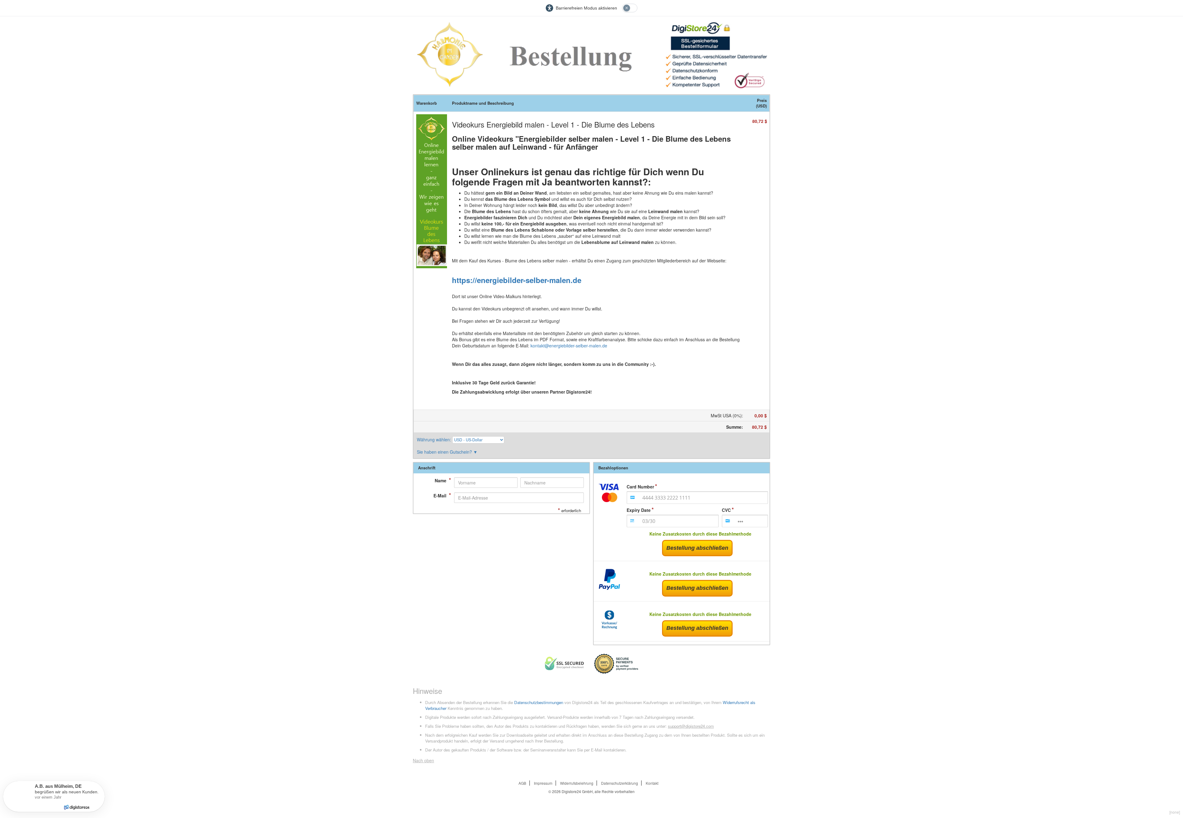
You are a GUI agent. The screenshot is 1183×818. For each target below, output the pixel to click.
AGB (522, 783)
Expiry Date (639, 510)
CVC (726, 510)
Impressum (543, 783)
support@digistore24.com (691, 726)
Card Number (640, 487)
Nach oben (423, 760)
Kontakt (652, 783)
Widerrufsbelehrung (576, 783)
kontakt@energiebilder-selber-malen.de (569, 345)
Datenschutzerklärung (619, 783)
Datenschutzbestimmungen (538, 702)
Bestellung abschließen (697, 548)
